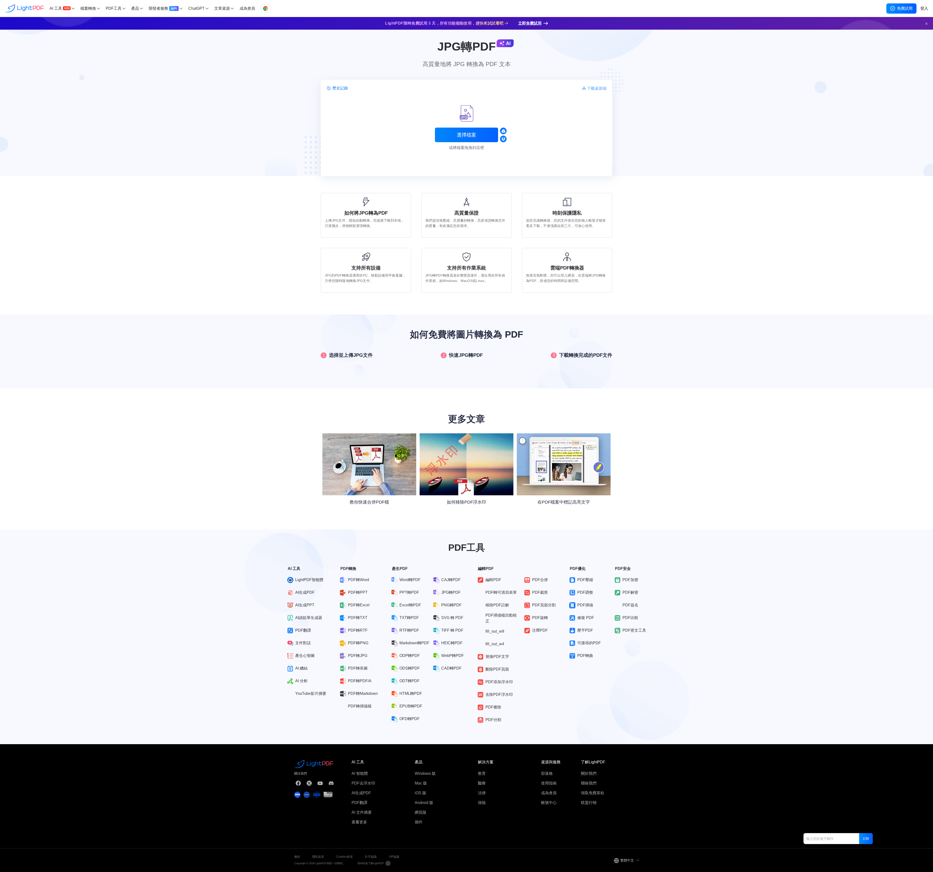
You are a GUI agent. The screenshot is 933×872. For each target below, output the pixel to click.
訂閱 (866, 838)
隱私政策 (318, 856)
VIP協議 (394, 856)
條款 (297, 856)
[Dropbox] (503, 139)
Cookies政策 (344, 856)
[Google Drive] (503, 131)
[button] (926, 23)
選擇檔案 (466, 135)
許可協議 (371, 856)
